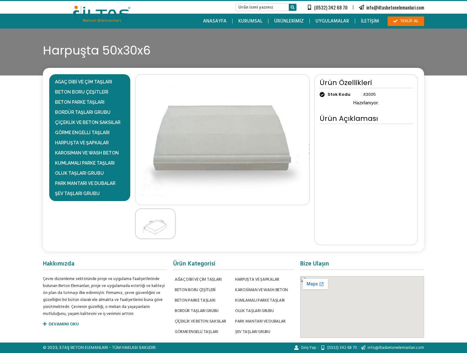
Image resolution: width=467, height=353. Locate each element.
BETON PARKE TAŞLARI (80, 102)
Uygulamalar (332, 21)
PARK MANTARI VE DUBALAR (85, 183)
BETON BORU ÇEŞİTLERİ (81, 92)
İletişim (370, 21)
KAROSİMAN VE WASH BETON (87, 152)
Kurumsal (250, 21)
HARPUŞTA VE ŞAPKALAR (82, 142)
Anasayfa (215, 21)
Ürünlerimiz (289, 21)
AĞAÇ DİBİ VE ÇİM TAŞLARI (83, 81)
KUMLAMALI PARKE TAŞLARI (85, 163)
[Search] (292, 7)
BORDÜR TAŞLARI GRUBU (83, 112)
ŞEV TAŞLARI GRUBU (77, 193)
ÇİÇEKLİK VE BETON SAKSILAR (87, 122)
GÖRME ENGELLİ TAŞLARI (82, 132)
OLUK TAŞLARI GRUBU (79, 173)
